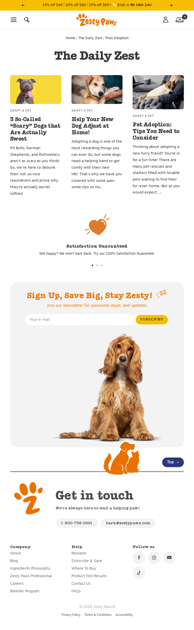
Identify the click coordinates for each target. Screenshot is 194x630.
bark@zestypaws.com (128, 523)
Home (70, 38)
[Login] (165, 19)
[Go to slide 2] (97, 265)
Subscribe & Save (86, 561)
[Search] (26, 19)
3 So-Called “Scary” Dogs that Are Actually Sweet (35, 129)
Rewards (78, 553)
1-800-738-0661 (77, 523)
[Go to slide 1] (92, 265)
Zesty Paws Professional (31, 576)
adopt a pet (21, 111)
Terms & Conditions (98, 615)
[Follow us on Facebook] (139, 557)
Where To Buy (83, 569)
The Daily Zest (90, 38)
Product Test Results (89, 576)
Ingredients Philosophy (30, 569)
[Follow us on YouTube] (169, 557)
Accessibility (124, 615)
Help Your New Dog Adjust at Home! (92, 126)
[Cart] (179, 19)
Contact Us (81, 584)
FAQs (76, 591)
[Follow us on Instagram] (154, 557)
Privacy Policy (71, 615)
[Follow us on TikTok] (139, 573)
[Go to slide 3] (101, 265)
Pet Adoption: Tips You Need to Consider (156, 131)
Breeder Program (24, 591)
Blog (14, 561)
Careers (16, 584)
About (15, 553)
